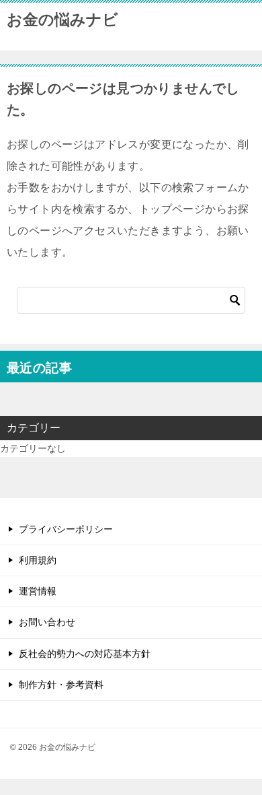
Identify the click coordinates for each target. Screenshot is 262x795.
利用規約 (37, 560)
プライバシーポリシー (66, 529)
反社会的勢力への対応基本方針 (84, 653)
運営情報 (37, 591)
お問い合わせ (47, 622)
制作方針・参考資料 (61, 684)
